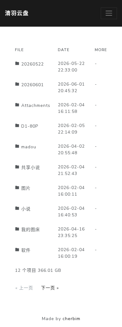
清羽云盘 (17, 13)
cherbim (71, 319)
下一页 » (50, 288)
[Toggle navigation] (109, 13)
